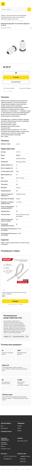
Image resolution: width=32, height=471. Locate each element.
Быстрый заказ (16, 82)
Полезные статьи (5, 448)
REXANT (18, 155)
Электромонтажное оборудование (16, 15)
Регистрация (4, 428)
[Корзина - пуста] (30, 4)
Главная (3, 15)
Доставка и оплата (22, 441)
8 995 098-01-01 (8, 459)
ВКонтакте (23, 461)
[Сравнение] (24, 4)
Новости (3, 446)
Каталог (19, 426)
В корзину (16, 77)
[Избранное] (27, 4)
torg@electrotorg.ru (25, 456)
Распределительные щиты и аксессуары (12, 17)
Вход (2, 426)
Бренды (19, 430)
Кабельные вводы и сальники (9, 19)
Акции (19, 428)
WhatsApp (22, 459)
